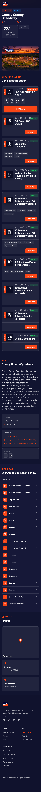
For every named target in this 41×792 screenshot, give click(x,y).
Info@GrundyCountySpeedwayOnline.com (21, 443)
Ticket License (8, 762)
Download (25, 736)
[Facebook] (4, 721)
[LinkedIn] (19, 721)
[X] (14, 721)
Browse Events (8, 732)
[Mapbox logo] (7, 656)
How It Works (27, 740)
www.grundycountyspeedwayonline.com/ (21, 440)
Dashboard (26, 732)
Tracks (5, 736)
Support (6, 766)
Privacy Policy (8, 751)
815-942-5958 (11, 436)
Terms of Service (9, 755)
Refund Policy (8, 758)
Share (25, 27)
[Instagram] (9, 721)
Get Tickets (20, 109)
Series (5, 740)
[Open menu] (36, 4)
